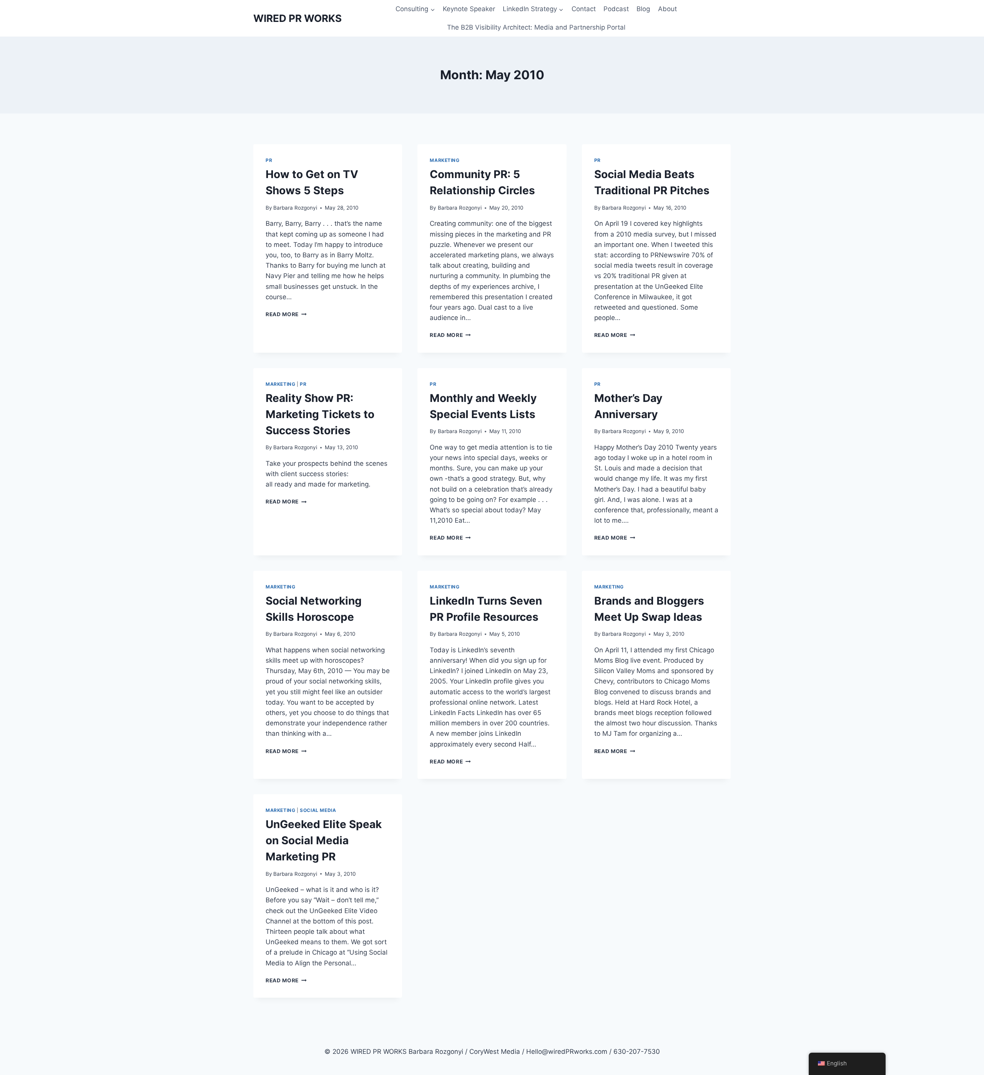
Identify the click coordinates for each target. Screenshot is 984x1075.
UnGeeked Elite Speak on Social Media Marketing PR (324, 840)
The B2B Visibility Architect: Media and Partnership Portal (536, 27)
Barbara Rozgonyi (295, 208)
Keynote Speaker (469, 9)
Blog (643, 9)
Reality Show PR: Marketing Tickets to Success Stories (320, 414)
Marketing (444, 160)
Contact (584, 9)
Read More (286, 314)
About (667, 9)
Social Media (318, 810)
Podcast (616, 9)
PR (269, 160)
